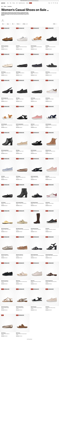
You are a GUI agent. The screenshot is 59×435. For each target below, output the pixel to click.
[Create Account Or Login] (51, 3)
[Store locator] (53, 3)
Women (5, 6)
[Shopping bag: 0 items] (57, 3)
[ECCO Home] (3, 3)
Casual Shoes (10, 6)
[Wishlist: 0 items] (55, 3)
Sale (2, 6)
